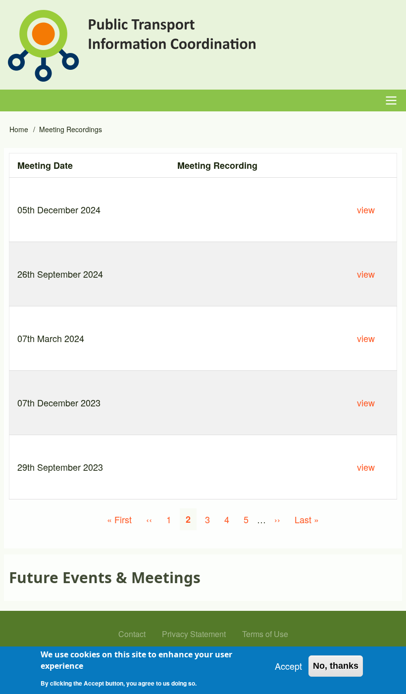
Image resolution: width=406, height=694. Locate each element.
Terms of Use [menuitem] (265, 634)
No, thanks (335, 666)
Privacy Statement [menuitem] (194, 634)
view (366, 209)
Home (18, 129)
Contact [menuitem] (132, 634)
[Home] (131, 46)
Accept (288, 665)
